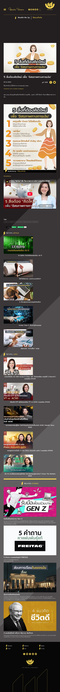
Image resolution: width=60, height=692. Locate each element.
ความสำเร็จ (11, 222)
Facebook (6, 89)
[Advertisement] (30, 32)
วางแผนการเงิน (19, 222)
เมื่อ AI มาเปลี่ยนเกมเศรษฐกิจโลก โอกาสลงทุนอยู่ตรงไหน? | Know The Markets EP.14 (30, 475)
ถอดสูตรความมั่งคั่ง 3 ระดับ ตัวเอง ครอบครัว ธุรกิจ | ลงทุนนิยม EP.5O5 (30, 451)
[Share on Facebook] (50, 82)
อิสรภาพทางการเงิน (27, 222)
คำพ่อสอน (42, 645)
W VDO (8, 648)
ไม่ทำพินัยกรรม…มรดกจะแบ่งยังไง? (30, 279)
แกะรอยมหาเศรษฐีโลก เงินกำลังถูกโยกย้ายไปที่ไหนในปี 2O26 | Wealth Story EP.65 (30, 426)
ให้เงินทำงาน (26, 645)
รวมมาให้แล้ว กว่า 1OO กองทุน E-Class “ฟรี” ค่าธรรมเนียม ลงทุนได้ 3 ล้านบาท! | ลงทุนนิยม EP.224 (30, 378)
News (25, 648)
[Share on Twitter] (54, 82)
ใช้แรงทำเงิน (35, 222)
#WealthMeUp (7, 176)
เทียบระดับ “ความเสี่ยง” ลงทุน (30, 348)
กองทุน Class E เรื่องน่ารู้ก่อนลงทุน (30, 325)
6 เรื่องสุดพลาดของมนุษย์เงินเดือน (30, 302)
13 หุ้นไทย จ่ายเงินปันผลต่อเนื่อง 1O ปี (30, 255)
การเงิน (5, 222)
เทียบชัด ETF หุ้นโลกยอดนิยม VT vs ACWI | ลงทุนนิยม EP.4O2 (30, 402)
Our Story (43, 648)
